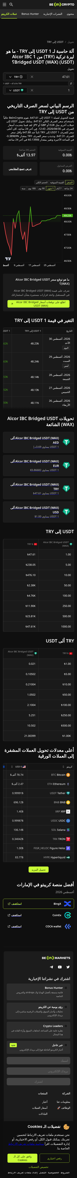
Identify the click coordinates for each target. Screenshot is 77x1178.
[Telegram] (51, 967)
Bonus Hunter (30, 14)
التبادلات (43, 1113)
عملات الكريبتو (9, 14)
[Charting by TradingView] (8, 259)
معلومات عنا (63, 1101)
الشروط (65, 1172)
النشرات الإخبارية (52, 14)
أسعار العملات (39, 1107)
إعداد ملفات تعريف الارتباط (23, 1172)
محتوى (70, 14)
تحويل (70, 42)
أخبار (44, 1101)
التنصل (42, 1172)
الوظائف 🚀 (63, 1107)
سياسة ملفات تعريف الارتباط (26, 1144)
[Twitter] (68, 967)
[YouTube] (60, 967)
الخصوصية (53, 1172)
